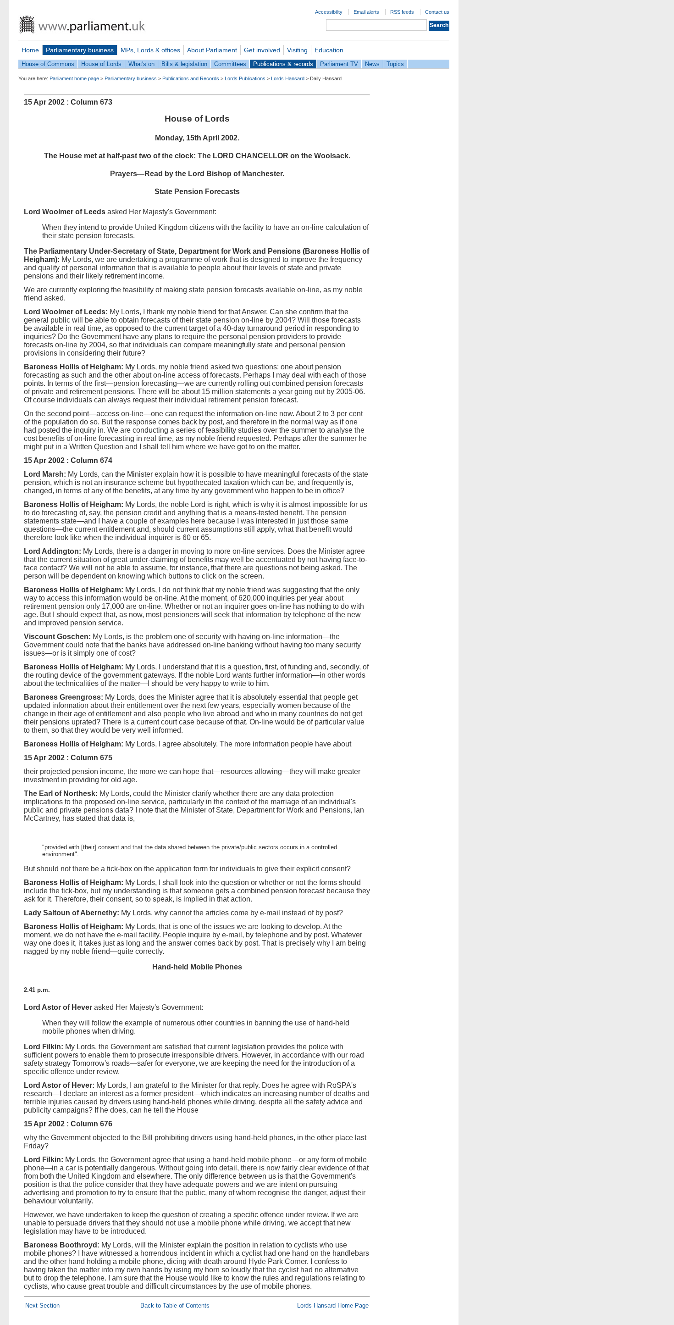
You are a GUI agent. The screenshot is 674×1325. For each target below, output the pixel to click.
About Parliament (212, 50)
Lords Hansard (287, 78)
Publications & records (283, 64)
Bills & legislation (184, 64)
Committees (230, 64)
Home (30, 50)
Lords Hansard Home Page (333, 1305)
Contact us (437, 12)
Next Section (42, 1305)
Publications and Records (190, 78)
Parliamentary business (80, 50)
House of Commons (48, 64)
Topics (395, 64)
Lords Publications (245, 78)
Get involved (262, 50)
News (372, 64)
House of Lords (101, 64)
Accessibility (329, 12)
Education (329, 50)
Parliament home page (74, 78)
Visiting (297, 50)
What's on (141, 64)
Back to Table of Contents (175, 1305)
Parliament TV (339, 64)
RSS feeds (402, 12)
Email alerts (366, 12)
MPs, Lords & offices (150, 50)
